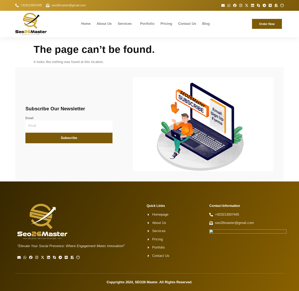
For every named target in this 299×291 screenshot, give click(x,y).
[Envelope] (223, 5)
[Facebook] (235, 5)
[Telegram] (264, 5)
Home (86, 24)
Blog (206, 24)
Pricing (166, 24)
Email (29, 118)
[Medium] (270, 5)
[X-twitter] (246, 5)
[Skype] (258, 5)
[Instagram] (240, 5)
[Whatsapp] (229, 5)
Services (125, 24)
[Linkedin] (252, 5)
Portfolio (147, 24)
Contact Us (187, 24)
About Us (104, 24)
